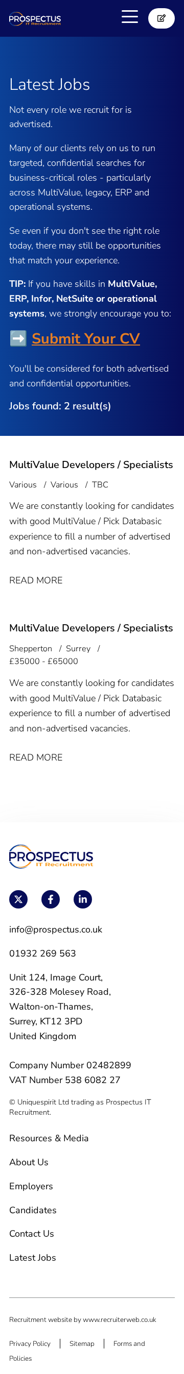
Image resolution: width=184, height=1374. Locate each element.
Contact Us (31, 1234)
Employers (31, 1186)
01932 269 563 (42, 953)
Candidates (33, 1210)
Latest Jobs (32, 1258)
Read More (35, 580)
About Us (29, 1162)
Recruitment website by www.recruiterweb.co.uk (82, 1319)
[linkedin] (83, 899)
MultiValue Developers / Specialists (91, 465)
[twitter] (18, 899)
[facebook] (50, 899)
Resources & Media (49, 1138)
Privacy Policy (30, 1343)
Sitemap (82, 1343)
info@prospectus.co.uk (55, 929)
